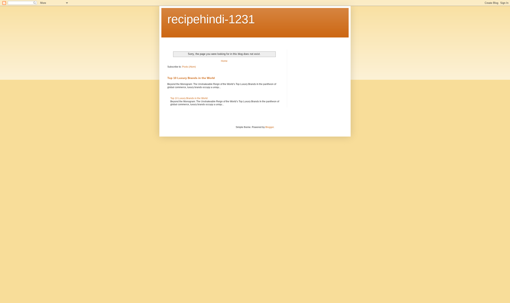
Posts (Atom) (189, 66)
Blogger (269, 127)
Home (224, 61)
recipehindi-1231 (211, 19)
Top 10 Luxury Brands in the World (191, 78)
